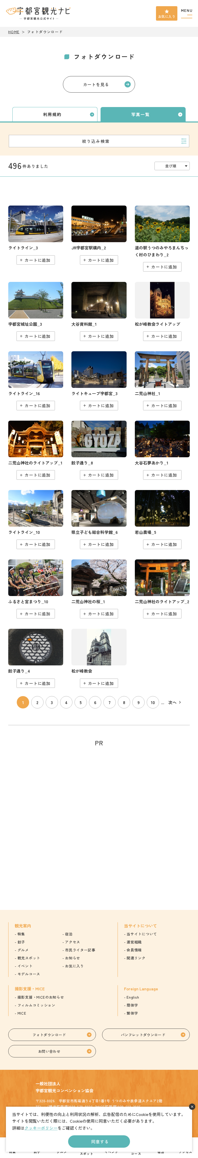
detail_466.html (35, 380)
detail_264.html (98, 380)
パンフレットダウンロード (143, 1034)
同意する (100, 1141)
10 (153, 702)
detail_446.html (35, 235)
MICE (22, 1013)
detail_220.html (98, 311)
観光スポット (29, 957)
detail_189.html (98, 450)
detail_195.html (162, 311)
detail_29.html (98, 588)
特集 (21, 933)
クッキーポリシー (40, 1128)
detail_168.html (35, 450)
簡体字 (132, 1005)
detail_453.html (35, 519)
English (133, 997)
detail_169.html (162, 588)
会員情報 (134, 949)
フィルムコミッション (36, 1005)
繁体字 (132, 1013)
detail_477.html (98, 519)
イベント (25, 965)
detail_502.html (35, 588)
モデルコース (29, 973)
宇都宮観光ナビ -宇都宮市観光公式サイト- (39, 13)
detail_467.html (162, 519)
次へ (172, 702)
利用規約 (52, 114)
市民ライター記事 (80, 949)
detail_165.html (162, 380)
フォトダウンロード (49, 1034)
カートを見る (96, 84)
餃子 (21, 941)
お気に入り (166, 16)
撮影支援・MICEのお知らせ (41, 997)
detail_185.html (35, 658)
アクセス (72, 941)
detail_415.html (162, 450)
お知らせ (72, 957)
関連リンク (136, 957)
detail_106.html (162, 238)
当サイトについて (142, 933)
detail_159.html (98, 235)
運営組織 (134, 941)
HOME (14, 31)
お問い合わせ (49, 1051)
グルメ (23, 949)
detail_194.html (98, 658)
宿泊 (68, 933)
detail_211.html (35, 311)
